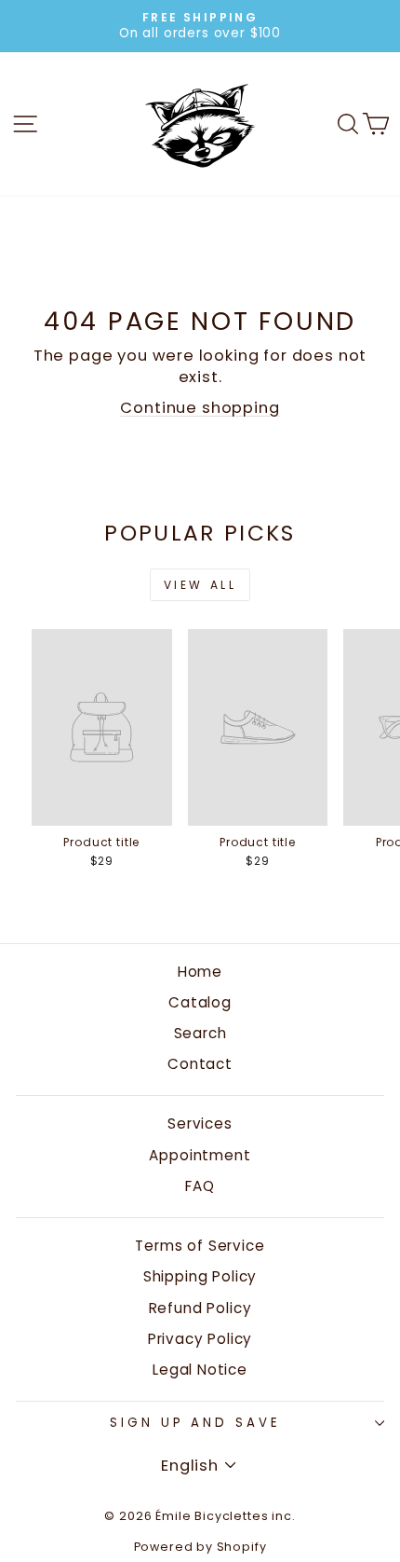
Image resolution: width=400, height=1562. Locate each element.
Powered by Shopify (200, 1547)
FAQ (199, 1186)
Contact (200, 1064)
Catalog (200, 1002)
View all (200, 585)
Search (200, 1033)
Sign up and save (196, 1423)
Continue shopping (199, 407)
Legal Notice (200, 1369)
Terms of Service (199, 1245)
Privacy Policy (200, 1339)
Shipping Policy (200, 1276)
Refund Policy (200, 1308)
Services (200, 1123)
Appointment (199, 1155)
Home (200, 971)
